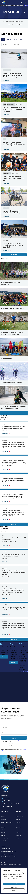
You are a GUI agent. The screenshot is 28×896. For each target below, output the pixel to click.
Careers (17, 838)
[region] (14, 881)
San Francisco (4, 864)
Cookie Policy (8, 879)
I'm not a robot (7, 741)
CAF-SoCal (3, 832)
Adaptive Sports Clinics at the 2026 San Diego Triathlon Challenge (14, 109)
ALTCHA (10, 745)
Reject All (14, 890)
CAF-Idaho (3, 835)
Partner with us (19, 816)
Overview (3, 813)
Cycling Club (4, 840)
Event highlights (19, 21)
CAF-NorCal (4, 829)
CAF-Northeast (4, 838)
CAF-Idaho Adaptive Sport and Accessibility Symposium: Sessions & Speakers (14, 144)
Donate (17, 813)
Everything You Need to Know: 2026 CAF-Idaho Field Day (13, 178)
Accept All (14, 884)
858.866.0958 (7, 800)
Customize (14, 887)
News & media (10, 24)
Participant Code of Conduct (7, 854)
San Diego (19, 864)
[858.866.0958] (2, 801)
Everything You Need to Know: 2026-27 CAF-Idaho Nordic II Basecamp (12, 75)
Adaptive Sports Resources (7, 822)
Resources (18, 832)
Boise (15, 864)
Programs (3, 819)
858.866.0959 (7, 798)
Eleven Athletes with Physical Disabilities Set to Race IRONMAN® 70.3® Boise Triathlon (13, 428)
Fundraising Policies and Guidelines (9, 856)
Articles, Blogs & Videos (8, 21)
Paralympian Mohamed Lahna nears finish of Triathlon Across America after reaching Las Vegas (14, 572)
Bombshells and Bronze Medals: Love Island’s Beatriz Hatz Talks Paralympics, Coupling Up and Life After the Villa (13, 590)
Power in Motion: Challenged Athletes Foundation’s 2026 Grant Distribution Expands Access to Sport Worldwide (12, 496)
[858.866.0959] (2, 798)
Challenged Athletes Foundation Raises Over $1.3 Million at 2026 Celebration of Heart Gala (13, 480)
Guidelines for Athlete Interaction (8, 851)
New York (10, 864)
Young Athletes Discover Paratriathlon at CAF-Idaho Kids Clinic (13, 245)
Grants (2, 816)
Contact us (18, 835)
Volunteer (18, 822)
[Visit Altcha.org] (18, 741)
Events (17, 829)
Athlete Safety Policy (6, 848)
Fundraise (18, 819)
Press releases (19, 24)
